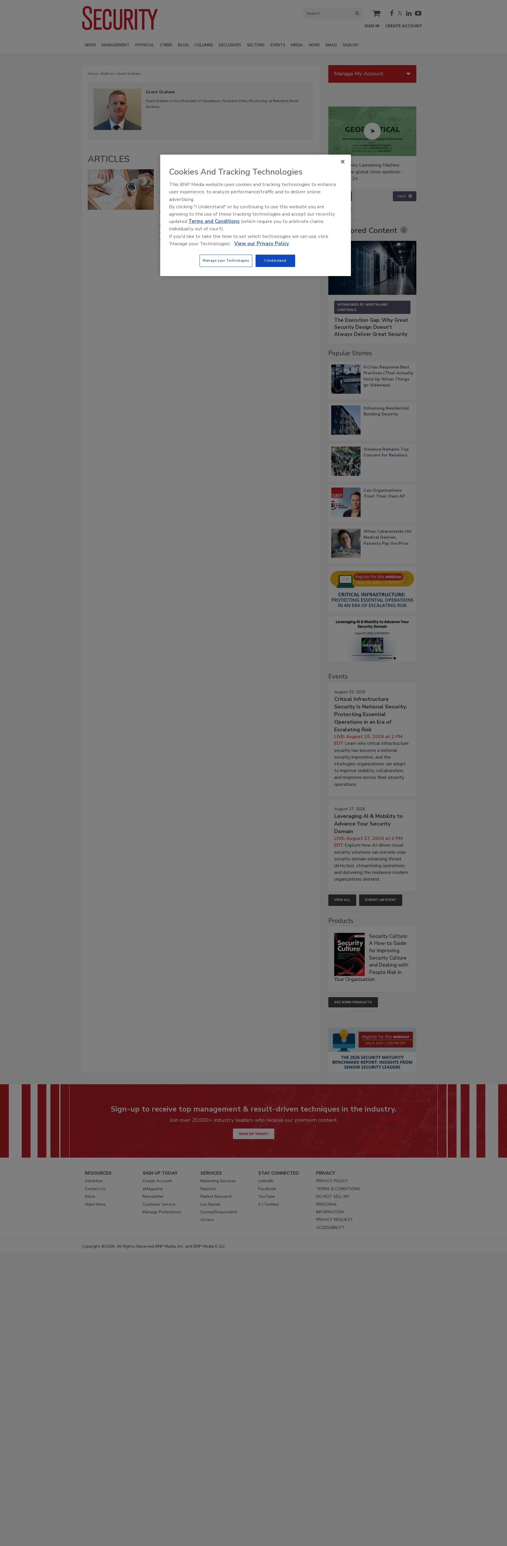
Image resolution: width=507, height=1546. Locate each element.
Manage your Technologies (226, 260)
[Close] (342, 161)
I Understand (275, 260)
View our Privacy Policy (261, 243)
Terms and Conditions (214, 221)
